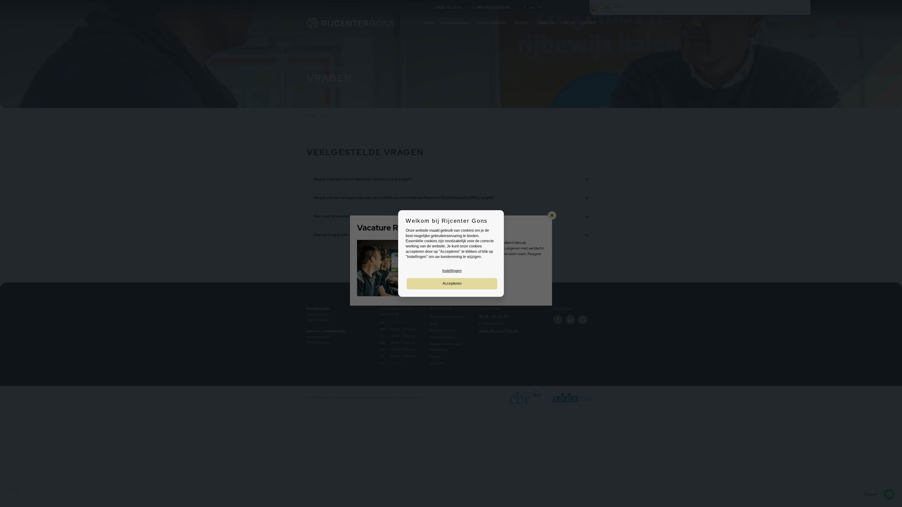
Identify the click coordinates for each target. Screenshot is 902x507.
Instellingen (452, 271)
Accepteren (452, 284)
